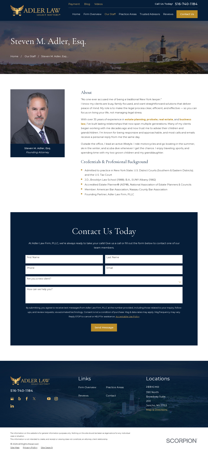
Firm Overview (87, 387)
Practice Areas (115, 387)
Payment (74, 4)
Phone (30, 268)
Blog (87, 4)
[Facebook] (26, 398)
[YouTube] (49, 398)
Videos (98, 4)
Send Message (104, 327)
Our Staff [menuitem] (110, 14)
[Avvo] (41, 398)
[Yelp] (19, 398)
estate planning (135, 119)
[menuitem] (15, 448)
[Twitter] (34, 398)
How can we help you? (40, 289)
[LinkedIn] (12, 406)
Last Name (112, 257)
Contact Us (187, 14)
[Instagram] (56, 398)
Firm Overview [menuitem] (92, 14)
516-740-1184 (186, 4)
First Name (33, 257)
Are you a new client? (39, 278)
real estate (166, 119)
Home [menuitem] (76, 14)
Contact (111, 395)
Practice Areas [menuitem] (127, 14)
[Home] (35, 10)
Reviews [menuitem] (168, 14)
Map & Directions (156, 409)
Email (109, 268)
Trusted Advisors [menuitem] (150, 14)
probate (152, 119)
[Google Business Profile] (12, 398)
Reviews (83, 395)
